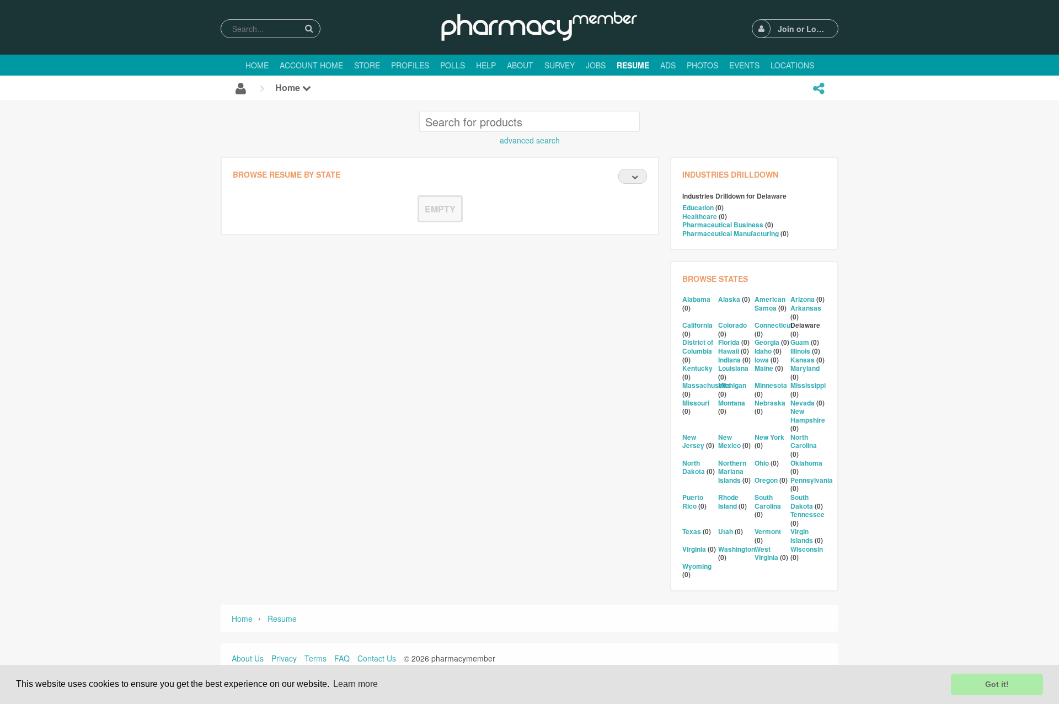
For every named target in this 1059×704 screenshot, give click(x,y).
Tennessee (807, 514)
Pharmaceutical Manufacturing (730, 233)
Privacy (284, 658)
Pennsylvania (811, 480)
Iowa (762, 360)
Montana (731, 403)
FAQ (342, 658)
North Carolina (803, 441)
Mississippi (808, 385)
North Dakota (693, 467)
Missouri (695, 403)
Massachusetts (706, 385)
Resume (282, 618)
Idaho (763, 351)
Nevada (802, 403)
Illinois (800, 351)
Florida (729, 342)
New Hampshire (807, 415)
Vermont (768, 531)
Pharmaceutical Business (722, 225)
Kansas (802, 360)
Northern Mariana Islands (732, 471)
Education (698, 207)
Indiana (729, 360)
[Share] (818, 88)
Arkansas (805, 308)
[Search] (309, 28)
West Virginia (766, 553)
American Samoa (770, 303)
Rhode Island (728, 501)
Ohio (762, 463)
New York (769, 437)
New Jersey (693, 441)
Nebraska (770, 403)
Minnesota (771, 385)
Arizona (802, 299)
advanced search (530, 140)
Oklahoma (806, 463)
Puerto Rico (692, 501)
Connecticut (774, 325)
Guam (799, 342)
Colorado (732, 325)
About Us (248, 658)
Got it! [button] (997, 684)
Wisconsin (806, 549)
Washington (736, 549)
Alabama (696, 299)
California (697, 325)
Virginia (694, 549)
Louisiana (733, 368)
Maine (764, 368)
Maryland (805, 368)
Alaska (729, 299)
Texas (691, 531)
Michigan (732, 385)
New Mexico (729, 441)
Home (288, 87)
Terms (315, 658)
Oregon (766, 480)
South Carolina (768, 501)
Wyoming (697, 566)
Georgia (767, 342)
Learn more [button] (355, 684)
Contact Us (376, 658)
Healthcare (699, 216)
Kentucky (697, 368)
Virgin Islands (801, 535)
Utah (725, 531)
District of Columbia (697, 346)
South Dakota (801, 501)
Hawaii (728, 351)
